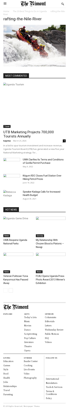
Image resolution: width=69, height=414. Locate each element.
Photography (30, 377)
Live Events (29, 369)
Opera (27, 350)
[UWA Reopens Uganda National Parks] (18, 227)
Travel (7, 126)
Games (6, 365)
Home (6, 11)
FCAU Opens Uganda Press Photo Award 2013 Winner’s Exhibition (50, 279)
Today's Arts (30, 317)
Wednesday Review (54, 329)
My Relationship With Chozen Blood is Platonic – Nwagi (50, 243)
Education (8, 361)
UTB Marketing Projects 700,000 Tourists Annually (28, 134)
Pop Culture (30, 338)
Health (6, 377)
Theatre (28, 346)
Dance (27, 329)
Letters (48, 325)
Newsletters (51, 382)
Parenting (8, 394)
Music (27, 321)
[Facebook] (47, 362)
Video (26, 373)
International (52, 378)
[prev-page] (5, 290)
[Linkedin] (47, 369)
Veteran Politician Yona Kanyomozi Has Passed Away (15, 279)
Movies (27, 325)
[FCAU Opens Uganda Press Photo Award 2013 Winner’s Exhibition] (51, 263)
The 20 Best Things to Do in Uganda (30, 11)
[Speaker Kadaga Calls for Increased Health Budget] (11, 196)
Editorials (49, 321)
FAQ (47, 338)
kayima (7, 140)
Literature (28, 342)
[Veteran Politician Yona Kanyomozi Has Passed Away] (18, 263)
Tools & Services (54, 387)
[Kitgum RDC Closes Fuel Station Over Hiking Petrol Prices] (11, 180)
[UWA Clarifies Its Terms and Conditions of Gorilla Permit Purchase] (11, 164)
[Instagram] (47, 365)
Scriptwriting (30, 333)
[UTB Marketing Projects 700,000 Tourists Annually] (34, 105)
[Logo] (33, 4)
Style (5, 369)
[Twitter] (47, 372)
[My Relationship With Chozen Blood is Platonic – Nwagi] (51, 227)
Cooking (28, 365)
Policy (49, 398)
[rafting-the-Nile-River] (34, 65)
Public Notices (52, 333)
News (6, 235)
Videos (48, 342)
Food (5, 373)
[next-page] (11, 290)
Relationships (10, 386)
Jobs (5, 381)
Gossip (40, 235)
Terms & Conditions (51, 392)
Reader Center (31, 361)
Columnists (50, 317)
